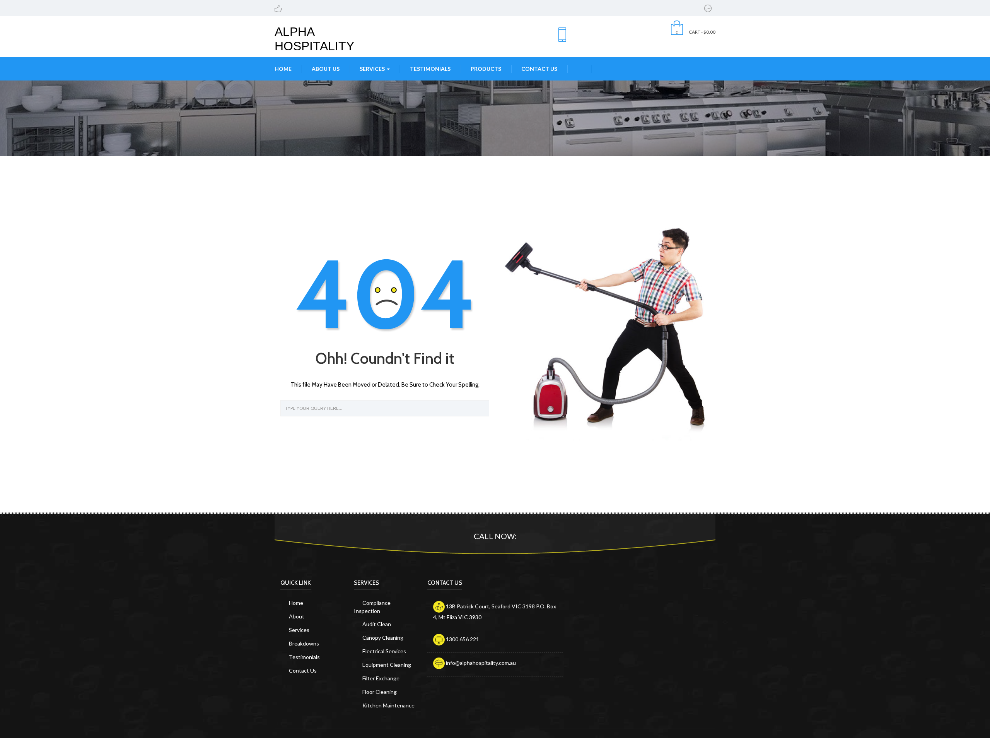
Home (283, 68)
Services (373, 68)
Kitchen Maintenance (388, 705)
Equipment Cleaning (386, 664)
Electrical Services (384, 651)
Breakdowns (304, 643)
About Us (326, 68)
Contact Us (539, 68)
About (296, 616)
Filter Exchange (380, 678)
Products (486, 68)
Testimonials (430, 68)
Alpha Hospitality (314, 39)
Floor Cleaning (379, 691)
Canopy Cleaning (382, 637)
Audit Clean (376, 624)
